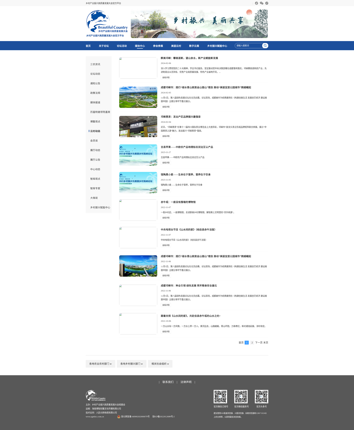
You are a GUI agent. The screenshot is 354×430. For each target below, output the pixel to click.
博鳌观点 (95, 121)
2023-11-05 (166, 180)
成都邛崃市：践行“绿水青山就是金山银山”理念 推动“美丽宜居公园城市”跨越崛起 (206, 87)
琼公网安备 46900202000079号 (135, 416)
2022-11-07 (166, 207)
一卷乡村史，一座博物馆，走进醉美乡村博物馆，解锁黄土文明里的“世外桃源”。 (198, 212)
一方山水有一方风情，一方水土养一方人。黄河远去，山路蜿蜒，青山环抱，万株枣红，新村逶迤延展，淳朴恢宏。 (214, 326)
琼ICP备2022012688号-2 (163, 416)
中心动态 (95, 169)
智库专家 (95, 188)
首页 (88, 46)
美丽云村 (176, 46)
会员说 (94, 140)
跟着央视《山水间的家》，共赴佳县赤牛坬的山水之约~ (191, 316)
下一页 (259, 342)
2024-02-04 (166, 122)
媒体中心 (140, 46)
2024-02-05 (166, 92)
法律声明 (186, 382)
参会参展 (158, 46)
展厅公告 (95, 159)
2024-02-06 (166, 63)
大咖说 (94, 198)
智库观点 (95, 178)
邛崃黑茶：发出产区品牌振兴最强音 (181, 116)
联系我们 (168, 382)
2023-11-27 (166, 152)
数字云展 (194, 46)
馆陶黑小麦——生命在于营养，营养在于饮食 (186, 174)
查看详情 (166, 77)
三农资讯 (95, 64)
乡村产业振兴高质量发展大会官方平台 (103, 3)
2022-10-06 (166, 321)
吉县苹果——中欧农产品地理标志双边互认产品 (187, 147)
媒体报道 (95, 102)
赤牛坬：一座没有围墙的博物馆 (178, 202)
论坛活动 (122, 46)
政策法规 (95, 93)
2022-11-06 (166, 261)
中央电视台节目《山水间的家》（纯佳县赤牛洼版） (189, 229)
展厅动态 (95, 150)
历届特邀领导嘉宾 (100, 112)
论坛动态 (95, 73)
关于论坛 (104, 46)
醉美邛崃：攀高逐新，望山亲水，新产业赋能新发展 (189, 58)
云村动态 (95, 131)
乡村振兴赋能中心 (217, 46)
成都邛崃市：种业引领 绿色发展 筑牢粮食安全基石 (189, 285)
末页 (265, 342)
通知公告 (95, 83)
